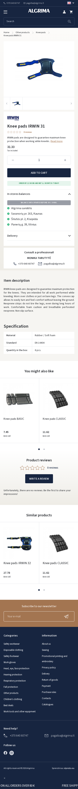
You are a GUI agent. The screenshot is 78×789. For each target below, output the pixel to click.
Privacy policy (49, 667)
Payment (46, 686)
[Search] (69, 21)
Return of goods (50, 680)
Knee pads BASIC (13, 419)
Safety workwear (12, 644)
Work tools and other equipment (20, 711)
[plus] (65, 160)
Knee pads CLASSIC (54, 419)
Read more (57, 141)
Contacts (46, 698)
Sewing (45, 650)
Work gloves (10, 662)
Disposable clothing (13, 650)
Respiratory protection (15, 680)
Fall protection (11, 687)
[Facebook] (6, 753)
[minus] (13, 160)
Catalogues (47, 704)
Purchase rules (49, 692)
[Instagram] (12, 752)
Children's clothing (13, 699)
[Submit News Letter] (67, 616)
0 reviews (28, 132)
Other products (11, 693)
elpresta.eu (69, 768)
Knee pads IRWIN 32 (17, 563)
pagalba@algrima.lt (54, 264)
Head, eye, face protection (16, 668)
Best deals (8, 705)
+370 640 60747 (26, 264)
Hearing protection (13, 674)
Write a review (39, 479)
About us (46, 644)
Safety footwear (11, 656)
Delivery (46, 673)
